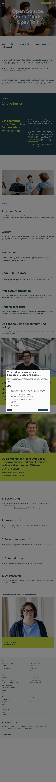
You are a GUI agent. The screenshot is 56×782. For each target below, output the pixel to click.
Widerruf (16, 401)
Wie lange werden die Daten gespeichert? (24, 399)
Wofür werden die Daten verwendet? (23, 396)
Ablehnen (10, 410)
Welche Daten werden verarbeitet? (23, 394)
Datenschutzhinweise (42, 379)
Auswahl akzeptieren (43, 410)
